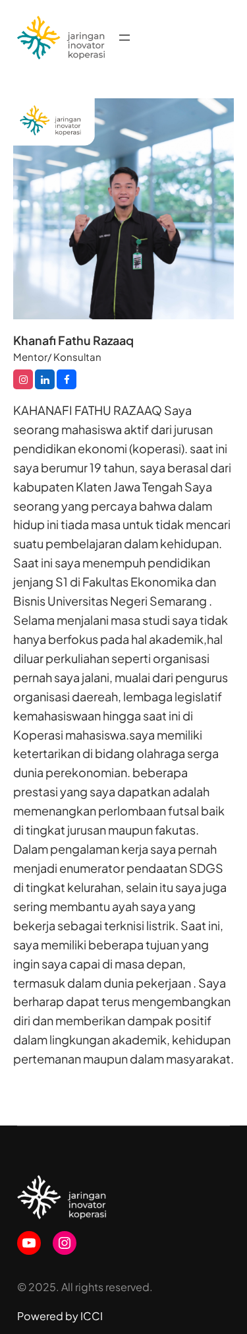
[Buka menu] (124, 38)
